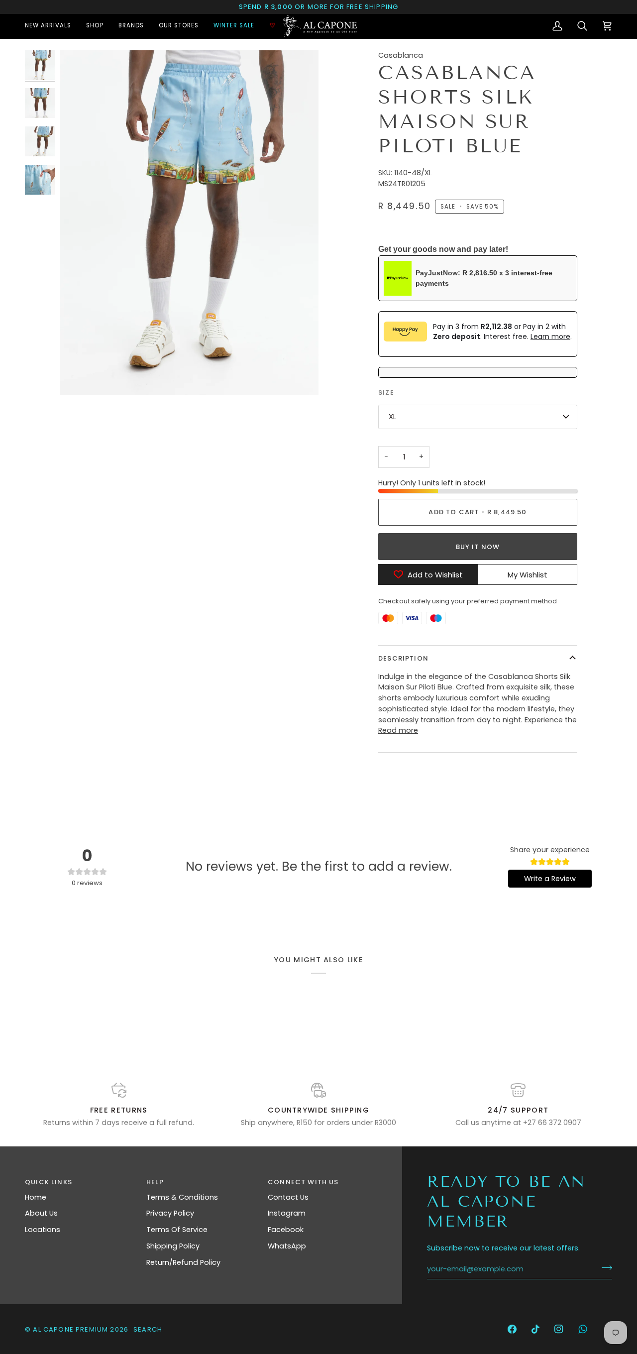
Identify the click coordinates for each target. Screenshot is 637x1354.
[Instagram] (558, 1329)
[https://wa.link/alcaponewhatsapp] (582, 1329)
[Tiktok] (535, 1329)
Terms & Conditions (182, 1197)
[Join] (604, 1268)
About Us (41, 1213)
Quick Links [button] (48, 1182)
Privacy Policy (170, 1213)
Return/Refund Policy (183, 1262)
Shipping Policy (173, 1246)
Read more (398, 730)
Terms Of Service (177, 1230)
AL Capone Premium (70, 1329)
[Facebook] (512, 1329)
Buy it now (478, 547)
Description (403, 658)
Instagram (287, 1213)
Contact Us (288, 1197)
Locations (42, 1230)
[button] (94, 26)
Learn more (550, 336)
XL (392, 417)
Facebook (286, 1230)
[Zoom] (189, 222)
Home (35, 1197)
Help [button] (155, 1182)
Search (147, 1329)
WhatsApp (287, 1246)
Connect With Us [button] (303, 1182)
